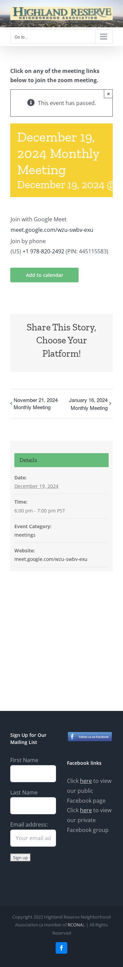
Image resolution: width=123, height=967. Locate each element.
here (86, 781)
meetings (25, 535)
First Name (24, 760)
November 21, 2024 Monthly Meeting (36, 403)
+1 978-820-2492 (43, 251)
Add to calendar (44, 275)
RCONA (75, 925)
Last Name (24, 792)
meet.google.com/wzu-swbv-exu (52, 230)
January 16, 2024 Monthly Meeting (88, 403)
